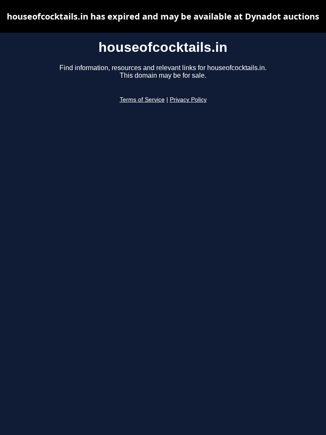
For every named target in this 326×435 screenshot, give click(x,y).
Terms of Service (142, 99)
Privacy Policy (188, 99)
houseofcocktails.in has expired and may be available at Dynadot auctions (163, 16)
